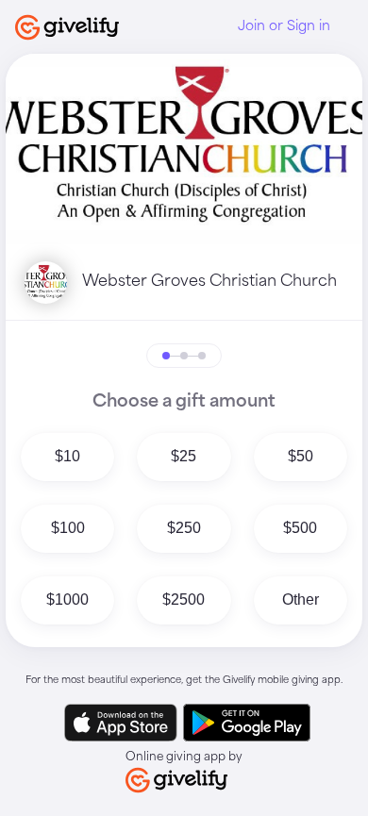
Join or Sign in (284, 26)
